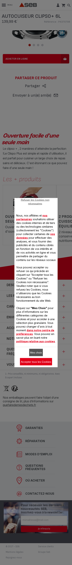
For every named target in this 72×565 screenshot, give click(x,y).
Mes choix (36, 352)
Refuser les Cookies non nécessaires (35, 201)
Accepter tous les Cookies (36, 361)
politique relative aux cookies (35, 341)
